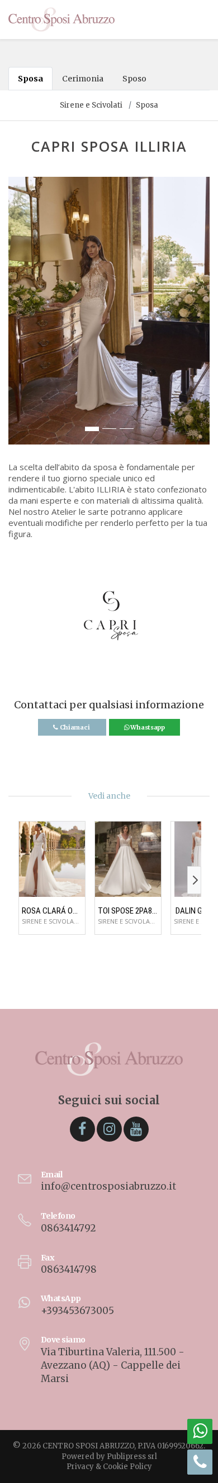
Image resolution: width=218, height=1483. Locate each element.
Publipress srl (132, 1456)
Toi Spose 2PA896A (128, 911)
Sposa (30, 79)
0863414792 (68, 1228)
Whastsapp (147, 727)
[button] (17, 316)
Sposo (134, 79)
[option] (109, 311)
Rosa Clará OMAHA (52, 911)
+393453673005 (77, 1311)
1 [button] (92, 429)
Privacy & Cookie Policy (109, 1466)
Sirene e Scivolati (91, 105)
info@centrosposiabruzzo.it (108, 1186)
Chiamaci (74, 727)
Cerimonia (82, 79)
